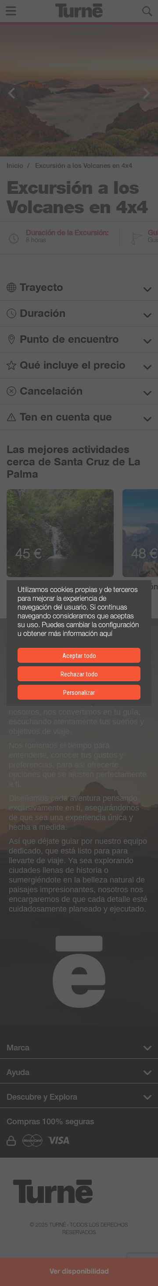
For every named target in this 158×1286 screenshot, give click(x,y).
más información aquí (80, 633)
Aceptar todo (79, 656)
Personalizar (79, 693)
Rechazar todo (79, 674)
